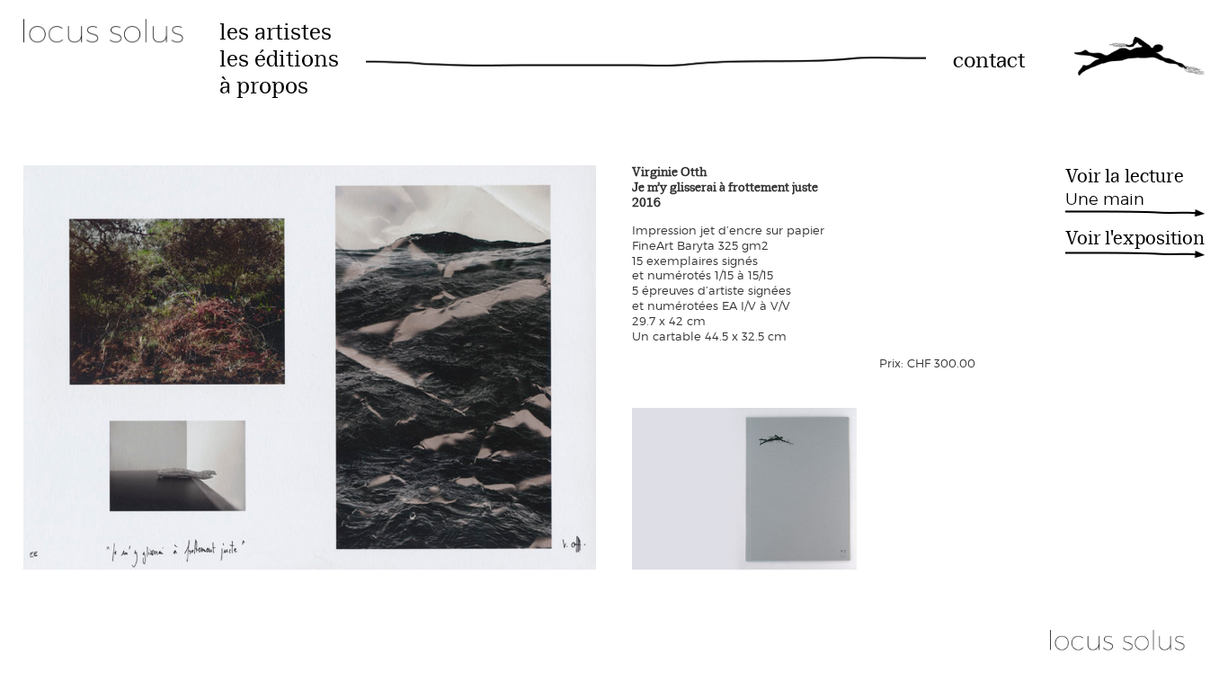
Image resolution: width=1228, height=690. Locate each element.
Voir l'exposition (1135, 239)
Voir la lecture (1124, 186)
